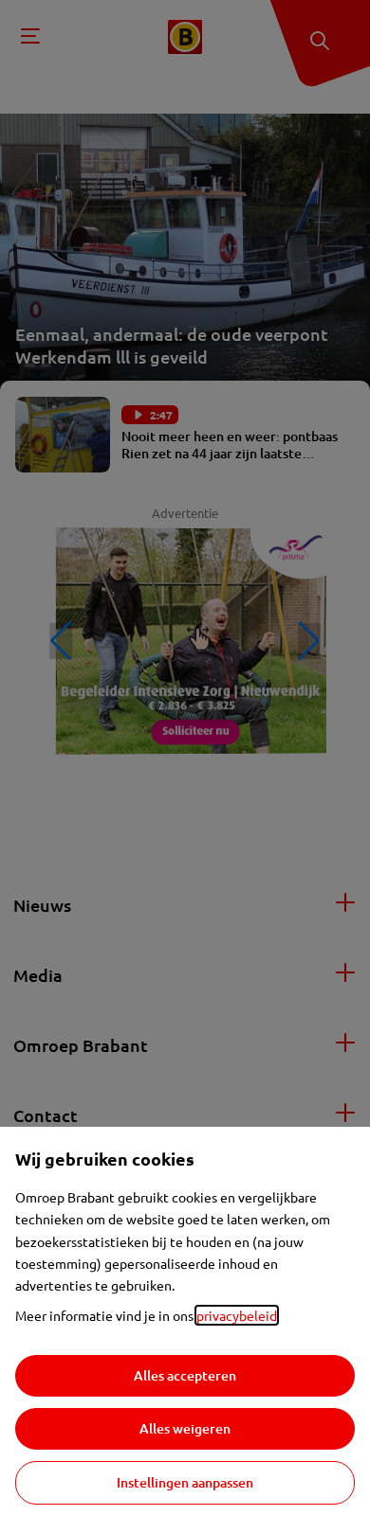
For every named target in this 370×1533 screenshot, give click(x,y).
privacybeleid (236, 1315)
